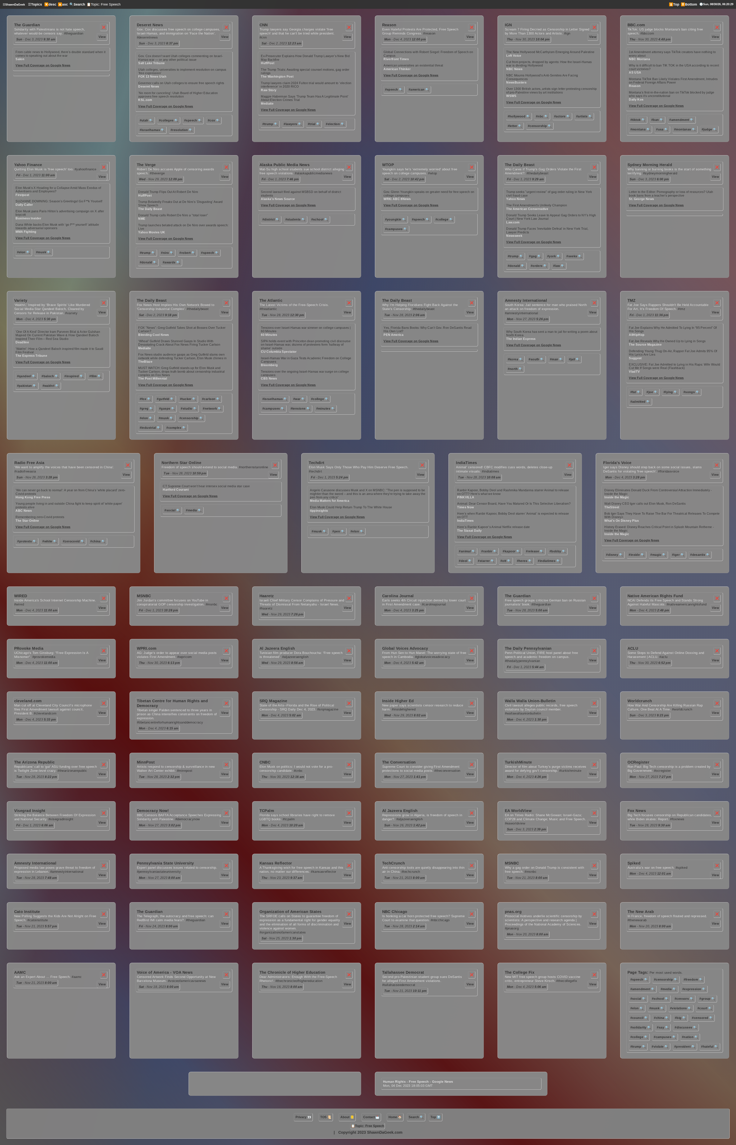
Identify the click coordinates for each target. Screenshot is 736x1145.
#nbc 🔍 (542, 116)
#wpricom (184, 657)
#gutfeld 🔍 (165, 399)
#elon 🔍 (23, 252)
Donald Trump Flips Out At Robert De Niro (168, 192)
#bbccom (647, 33)
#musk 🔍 (43, 252)
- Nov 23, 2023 (282, 877)
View (102, 37)
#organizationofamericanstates (283, 932)
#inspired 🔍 (74, 376)
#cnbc (298, 771)
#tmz (681, 309)
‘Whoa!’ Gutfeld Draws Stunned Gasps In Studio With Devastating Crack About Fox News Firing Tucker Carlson (179, 343)
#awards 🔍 (171, 262)
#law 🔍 (559, 265)
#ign (567, 33)
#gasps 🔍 (167, 408)
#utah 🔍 (146, 120)
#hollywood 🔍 (519, 116)
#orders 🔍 (539, 265)
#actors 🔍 (562, 116)
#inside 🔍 (637, 554)
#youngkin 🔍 (395, 219)
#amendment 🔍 (681, 119)
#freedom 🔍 (693, 979)
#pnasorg (512, 928)
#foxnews (677, 819)
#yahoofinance (85, 169)
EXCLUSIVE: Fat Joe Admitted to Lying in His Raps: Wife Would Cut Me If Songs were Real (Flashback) (674, 366)
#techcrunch (411, 872)
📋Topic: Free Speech (104, 4)
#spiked (681, 867)
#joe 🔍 (652, 392)
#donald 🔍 (148, 262)
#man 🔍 (556, 359)
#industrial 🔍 (150, 427)
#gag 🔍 (535, 256)
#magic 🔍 (658, 554)
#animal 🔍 (467, 551)
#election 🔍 (335, 124)
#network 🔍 (212, 408)
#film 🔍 (95, 376)
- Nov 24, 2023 (158, 926)
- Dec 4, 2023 (405, 39)
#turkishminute (570, 771)
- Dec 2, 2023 (281, 43)
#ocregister (662, 771)
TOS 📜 (325, 1117)
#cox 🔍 (214, 120)
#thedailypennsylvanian (522, 661)
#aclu (663, 657)
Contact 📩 (371, 1117)
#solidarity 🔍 (640, 1027)
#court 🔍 (704, 1008)
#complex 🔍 (176, 427)
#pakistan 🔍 (27, 385)
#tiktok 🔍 (638, 119)
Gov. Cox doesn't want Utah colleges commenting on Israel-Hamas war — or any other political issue (180, 57)
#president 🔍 (684, 1046)
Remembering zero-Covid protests (40, 517)
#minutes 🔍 (325, 408)
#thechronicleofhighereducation (299, 981)
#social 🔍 (172, 510)
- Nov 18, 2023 (159, 986)
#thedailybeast (537, 173)
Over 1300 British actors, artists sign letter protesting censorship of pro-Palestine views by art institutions (551, 90)
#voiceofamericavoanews (187, 981)
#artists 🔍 (584, 116)
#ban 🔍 (657, 119)
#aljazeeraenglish (295, 657)
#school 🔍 (319, 219)
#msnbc (212, 604)
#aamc (77, 977)
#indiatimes (490, 471)
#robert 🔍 (187, 252)
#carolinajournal (434, 604)
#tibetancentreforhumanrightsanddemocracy (170, 722)
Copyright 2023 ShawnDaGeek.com (370, 1132)
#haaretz (266, 608)
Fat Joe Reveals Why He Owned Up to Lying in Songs (667, 341)
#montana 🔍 (640, 129)
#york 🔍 (554, 256)
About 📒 (347, 1117)
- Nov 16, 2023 (282, 986)
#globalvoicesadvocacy (432, 657)
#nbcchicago (440, 920)
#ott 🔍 (505, 561)
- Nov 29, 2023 (160, 179)
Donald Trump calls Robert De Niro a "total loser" (173, 215)
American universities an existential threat (413, 65)
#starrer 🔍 (486, 561)
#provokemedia (43, 657)
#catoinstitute (37, 920)
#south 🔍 (536, 359)
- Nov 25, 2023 (282, 938)
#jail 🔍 (574, 359)
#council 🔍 (639, 1018)
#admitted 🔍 (640, 401)
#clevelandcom (45, 713)
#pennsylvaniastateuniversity (159, 872)
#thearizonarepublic (72, 771)
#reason (429, 33)
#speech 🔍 (193, 120)
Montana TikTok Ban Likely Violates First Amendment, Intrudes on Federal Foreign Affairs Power (673, 80)
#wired (19, 604)
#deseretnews (147, 37)
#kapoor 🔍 (511, 551)
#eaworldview (515, 823)
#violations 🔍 (681, 1008)
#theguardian (73, 33)
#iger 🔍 (678, 554)
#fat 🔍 (635, 392)
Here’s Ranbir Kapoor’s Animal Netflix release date (493, 527)
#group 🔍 (707, 998)
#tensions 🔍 (300, 408)
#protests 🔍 (27, 541)
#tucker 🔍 (188, 399)
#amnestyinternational (521, 313)
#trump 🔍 (270, 124)
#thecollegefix (566, 981)
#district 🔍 (271, 219)
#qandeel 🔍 (26, 376)
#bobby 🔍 (558, 551)
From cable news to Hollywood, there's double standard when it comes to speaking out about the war (60, 53)
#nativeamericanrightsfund (686, 604)
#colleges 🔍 (168, 120)
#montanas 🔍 (685, 129)
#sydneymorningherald (660, 173)
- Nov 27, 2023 (528, 319)
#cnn (263, 37)
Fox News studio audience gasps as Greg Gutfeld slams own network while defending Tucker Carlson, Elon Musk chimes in (182, 356)
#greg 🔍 (146, 408)
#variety (71, 313)
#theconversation (447, 771)
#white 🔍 (49, 541)
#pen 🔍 (338, 531)
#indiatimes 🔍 (549, 561)
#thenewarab (637, 920)
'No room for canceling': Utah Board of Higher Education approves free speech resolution (178, 94)
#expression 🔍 (694, 989)
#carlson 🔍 (211, 399)
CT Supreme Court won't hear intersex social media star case (206, 486)
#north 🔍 (515, 369)
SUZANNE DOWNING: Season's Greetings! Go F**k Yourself (59, 201)
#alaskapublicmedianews (313, 173)
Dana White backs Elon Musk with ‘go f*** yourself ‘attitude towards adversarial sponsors (57, 226)
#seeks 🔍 (574, 256)
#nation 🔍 (690, 1037)
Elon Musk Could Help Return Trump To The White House (351, 507)
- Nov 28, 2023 (283, 315)
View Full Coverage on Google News (43, 65)
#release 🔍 (535, 551)
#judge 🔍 (709, 129)
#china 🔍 (97, 541)
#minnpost (184, 771)
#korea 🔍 (515, 359)
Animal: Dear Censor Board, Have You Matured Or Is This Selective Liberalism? (514, 503)
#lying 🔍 (671, 392)
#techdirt (315, 471)
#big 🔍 (680, 1018)
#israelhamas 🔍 (152, 130)
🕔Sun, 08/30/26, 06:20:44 (716, 4)
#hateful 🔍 (709, 1046)
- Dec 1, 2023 (35, 175)
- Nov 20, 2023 (527, 934)
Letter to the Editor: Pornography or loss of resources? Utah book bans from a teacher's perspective (671, 193)
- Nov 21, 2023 (404, 877)
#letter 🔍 (515, 126)
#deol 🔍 (465, 561)
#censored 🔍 (702, 1018)
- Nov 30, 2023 (528, 39)
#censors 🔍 (684, 998)
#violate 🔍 (660, 1046)
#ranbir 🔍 (489, 551)
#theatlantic (268, 309)
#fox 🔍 (145, 399)
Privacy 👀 (303, 1117)
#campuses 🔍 (396, 229)
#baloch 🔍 (50, 376)
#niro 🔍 (167, 252)
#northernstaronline (253, 467)
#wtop (432, 173)
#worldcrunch (682, 709)
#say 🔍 (663, 1027)
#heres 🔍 (524, 561)
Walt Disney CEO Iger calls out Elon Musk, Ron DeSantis (645, 503)
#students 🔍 (295, 219)
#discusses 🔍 (686, 1027)
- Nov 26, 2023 (37, 477)
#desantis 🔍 (700, 554)
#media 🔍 (194, 510)
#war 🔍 (299, 399)
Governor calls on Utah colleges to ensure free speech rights (181, 83)
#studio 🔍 (189, 408)
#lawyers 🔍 (293, 124)
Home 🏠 (395, 1117)
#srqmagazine (327, 709)
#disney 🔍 (614, 554)
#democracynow (187, 819)
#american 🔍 (419, 89)
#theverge (157, 173)
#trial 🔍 (314, 124)
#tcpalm (289, 819)
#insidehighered (404, 709)
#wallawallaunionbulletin (523, 713)
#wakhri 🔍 (51, 385)
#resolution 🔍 (182, 130)
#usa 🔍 (662, 129)
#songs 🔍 (691, 392)
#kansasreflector (323, 872)
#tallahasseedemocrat (398, 985)
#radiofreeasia (25, 471)
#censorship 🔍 (540, 126)
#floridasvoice (668, 471)
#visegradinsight (60, 819)
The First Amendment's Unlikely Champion (536, 205)
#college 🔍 (444, 219)
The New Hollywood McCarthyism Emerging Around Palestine (550, 52)
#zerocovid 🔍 (74, 541)
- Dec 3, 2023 (35, 39)
